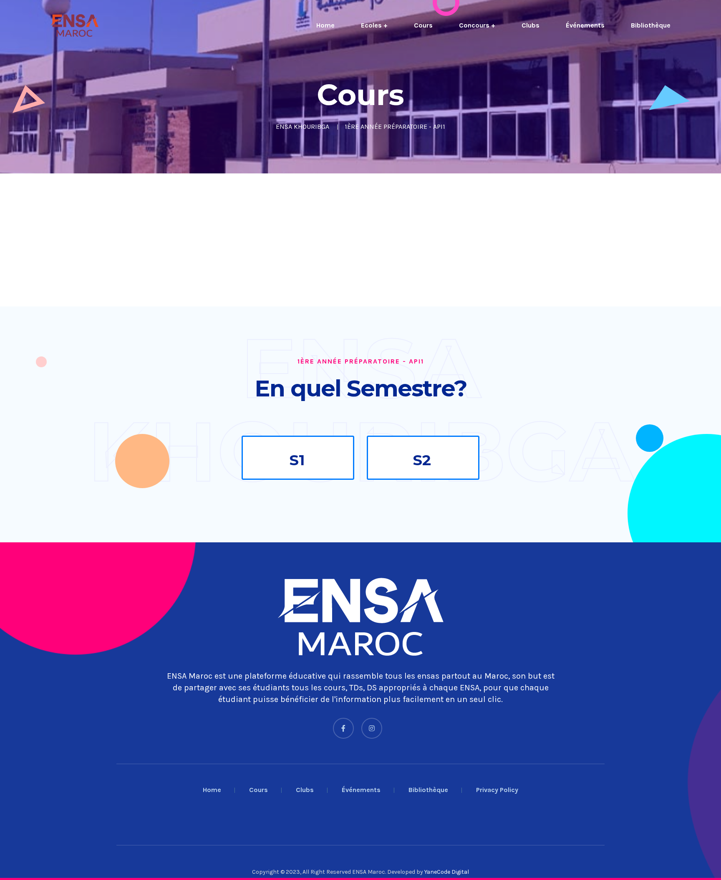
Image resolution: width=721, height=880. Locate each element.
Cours (423, 25)
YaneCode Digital (446, 871)
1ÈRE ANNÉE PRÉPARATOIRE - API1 (395, 126)
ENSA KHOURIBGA (302, 126)
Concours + (477, 25)
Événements (585, 25)
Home (325, 25)
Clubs (530, 25)
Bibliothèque (651, 25)
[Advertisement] (250, 239)
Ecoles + (374, 25)
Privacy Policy (497, 790)
